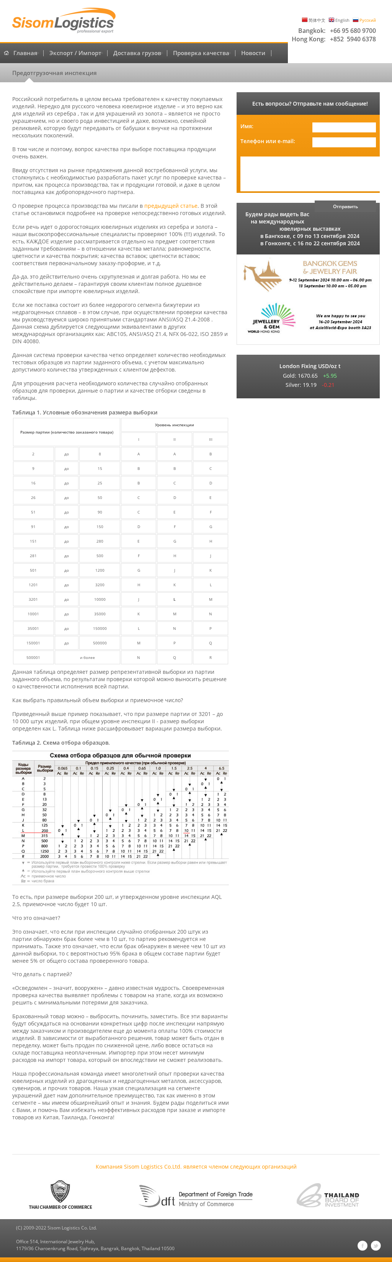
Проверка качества (201, 53)
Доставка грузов (137, 53)
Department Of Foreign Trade (196, 1195)
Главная (25, 53)
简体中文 (317, 20)
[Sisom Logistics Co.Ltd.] (64, 21)
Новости (253, 53)
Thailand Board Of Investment (328, 1195)
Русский (367, 20)
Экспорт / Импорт (75, 53)
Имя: (246, 126)
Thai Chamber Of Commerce (64, 1195)
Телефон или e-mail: (267, 141)
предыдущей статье (171, 205)
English (342, 20)
